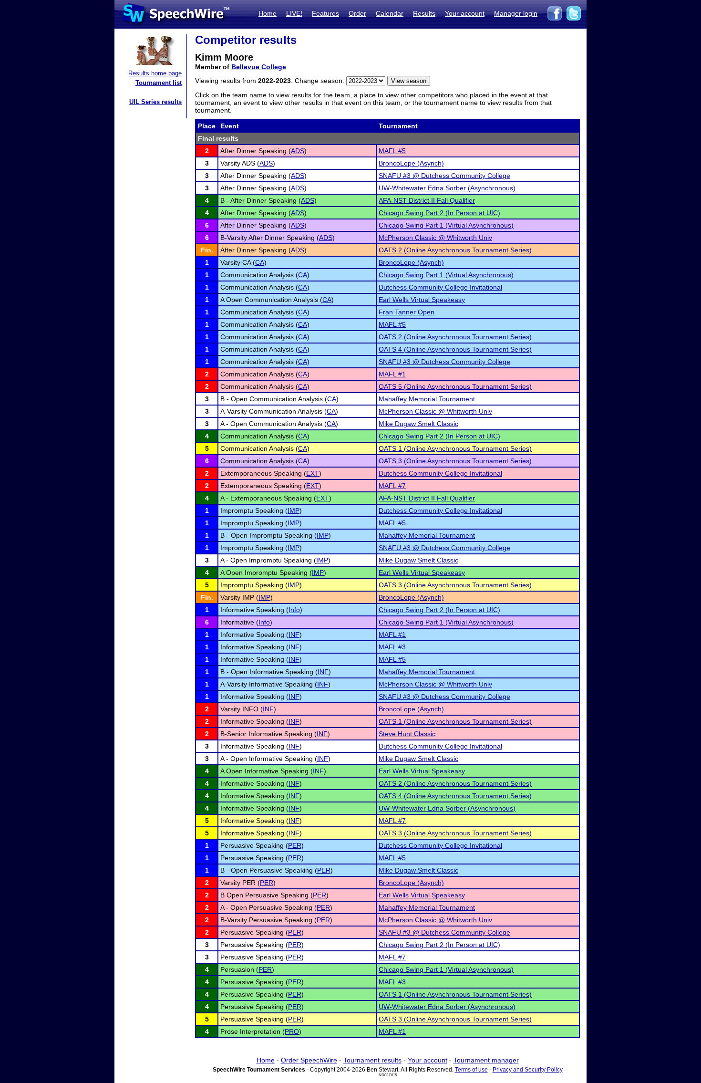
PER (294, 845)
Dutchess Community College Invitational (440, 287)
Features (325, 13)
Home (267, 13)
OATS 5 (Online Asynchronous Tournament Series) (455, 386)
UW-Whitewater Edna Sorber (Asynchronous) (447, 188)
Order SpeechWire (309, 1060)
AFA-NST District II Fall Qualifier (427, 200)
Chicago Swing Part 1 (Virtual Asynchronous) (446, 225)
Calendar (389, 13)
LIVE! (294, 13)
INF (294, 634)
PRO (292, 1031)
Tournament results (372, 1060)
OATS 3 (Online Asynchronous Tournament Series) (455, 461)
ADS (297, 151)
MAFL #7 (392, 485)
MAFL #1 (392, 374)
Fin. (207, 250)
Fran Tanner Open (406, 312)
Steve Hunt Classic (407, 734)
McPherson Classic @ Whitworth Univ (435, 237)
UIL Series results (155, 101)
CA (259, 262)
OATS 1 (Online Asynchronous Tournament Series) (455, 448)
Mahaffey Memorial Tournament (427, 399)
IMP (293, 510)
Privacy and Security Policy (528, 1069)
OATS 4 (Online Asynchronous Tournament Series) (455, 349)
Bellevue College (258, 67)
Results (424, 13)
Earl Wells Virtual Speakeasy (422, 299)
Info (294, 610)
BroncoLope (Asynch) (411, 163)
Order (357, 13)
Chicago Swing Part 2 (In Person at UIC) (439, 213)
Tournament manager (486, 1060)
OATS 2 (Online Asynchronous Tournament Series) (455, 250)
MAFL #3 (392, 647)
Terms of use (471, 1069)
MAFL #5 (392, 151)
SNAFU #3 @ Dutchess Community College (444, 175)
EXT (312, 473)
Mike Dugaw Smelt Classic (418, 423)
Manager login (515, 13)
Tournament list (158, 82)
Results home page (155, 73)
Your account (465, 13)
